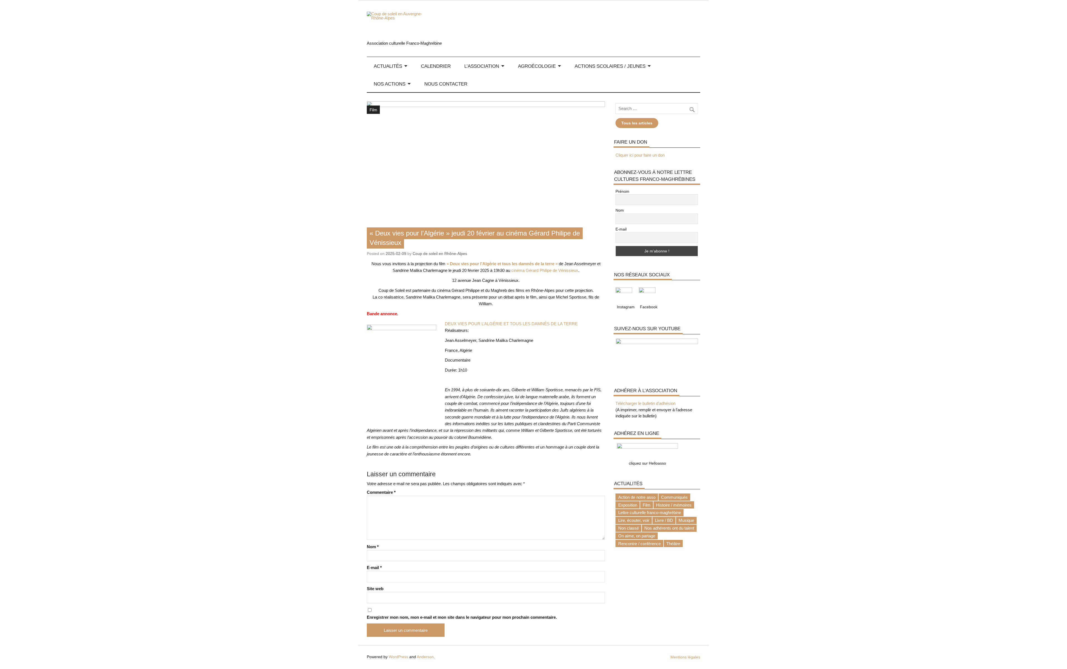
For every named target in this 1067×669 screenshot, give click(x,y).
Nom (373, 547)
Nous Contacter (445, 84)
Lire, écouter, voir (633, 520)
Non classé (628, 528)
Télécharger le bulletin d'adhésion (645, 403)
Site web (375, 589)
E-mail (374, 567)
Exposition (627, 505)
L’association (481, 66)
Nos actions (389, 84)
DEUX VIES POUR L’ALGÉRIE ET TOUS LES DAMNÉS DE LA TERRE (511, 323)
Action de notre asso (636, 497)
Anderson (425, 657)
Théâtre (673, 543)
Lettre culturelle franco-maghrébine (649, 512)
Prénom (622, 191)
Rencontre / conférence (639, 543)
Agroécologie (537, 66)
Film (373, 109)
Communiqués (674, 497)
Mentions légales (685, 657)
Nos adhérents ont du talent (669, 528)
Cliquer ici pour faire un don (640, 155)
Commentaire (381, 492)
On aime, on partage (636, 535)
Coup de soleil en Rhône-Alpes (440, 253)
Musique (686, 520)
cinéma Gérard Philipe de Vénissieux (544, 270)
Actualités (388, 66)
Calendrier (436, 66)
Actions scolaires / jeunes (610, 66)
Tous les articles (636, 123)
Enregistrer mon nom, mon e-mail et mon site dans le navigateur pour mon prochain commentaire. (462, 617)
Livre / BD (664, 520)
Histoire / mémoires (674, 505)
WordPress (398, 657)
